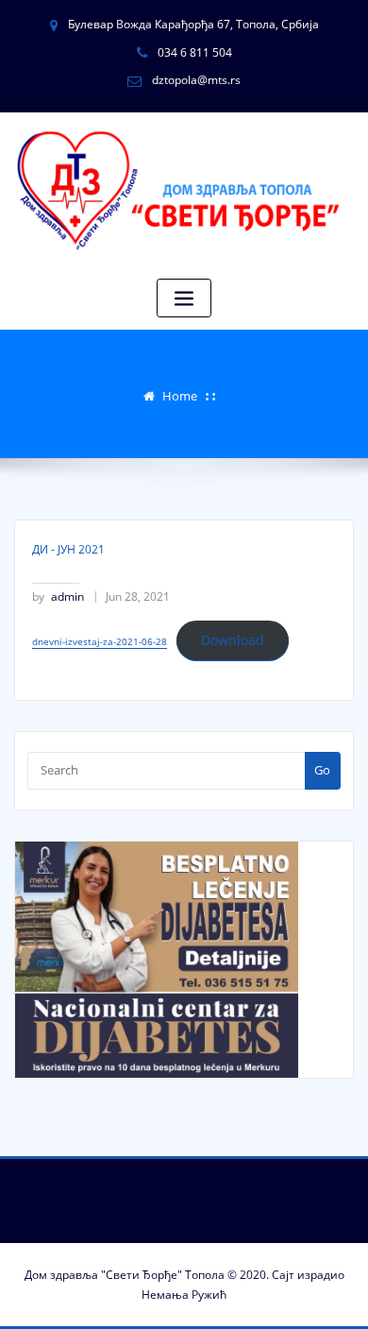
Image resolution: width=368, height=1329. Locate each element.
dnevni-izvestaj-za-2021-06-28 (99, 641)
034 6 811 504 (195, 52)
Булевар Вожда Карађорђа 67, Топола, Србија (193, 24)
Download (232, 640)
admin (58, 596)
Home (179, 395)
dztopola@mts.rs (196, 80)
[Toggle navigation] (184, 298)
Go (322, 769)
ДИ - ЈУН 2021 (68, 549)
